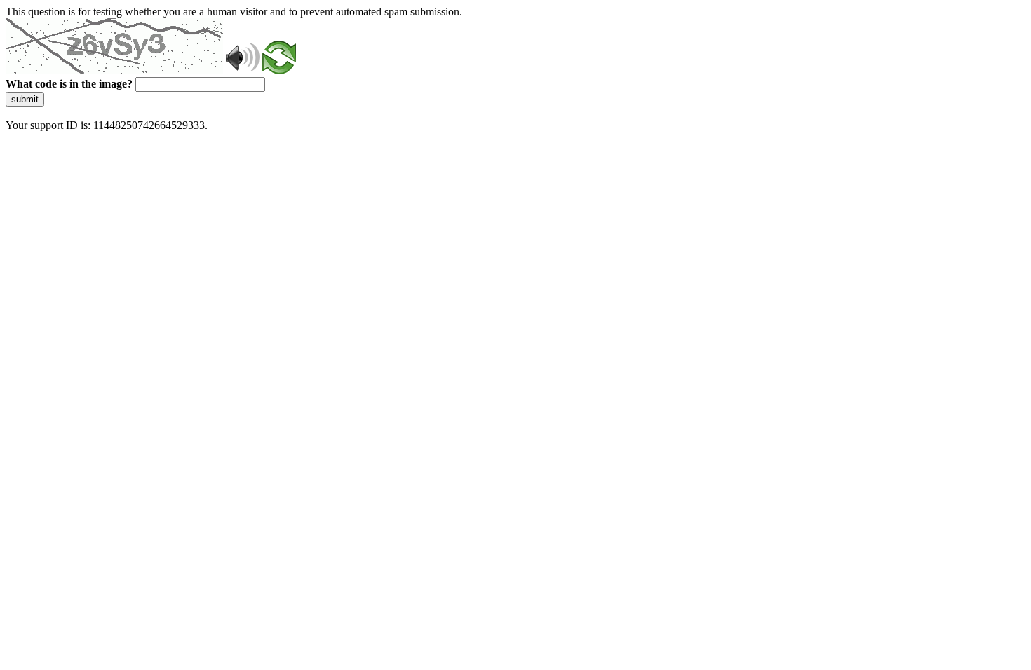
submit (25, 99)
